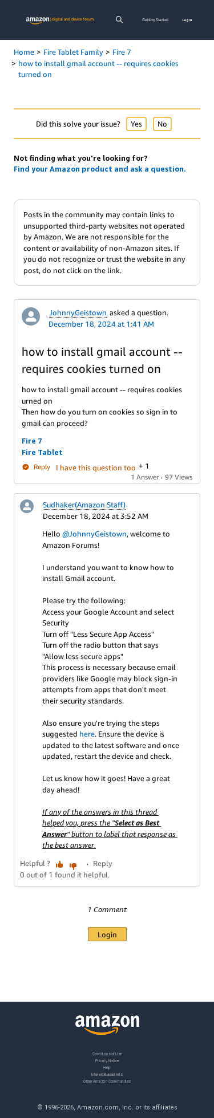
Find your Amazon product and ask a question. (100, 168)
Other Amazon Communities (106, 1081)
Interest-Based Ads (106, 1074)
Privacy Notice (107, 1061)
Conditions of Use (107, 1054)
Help (107, 1068)
